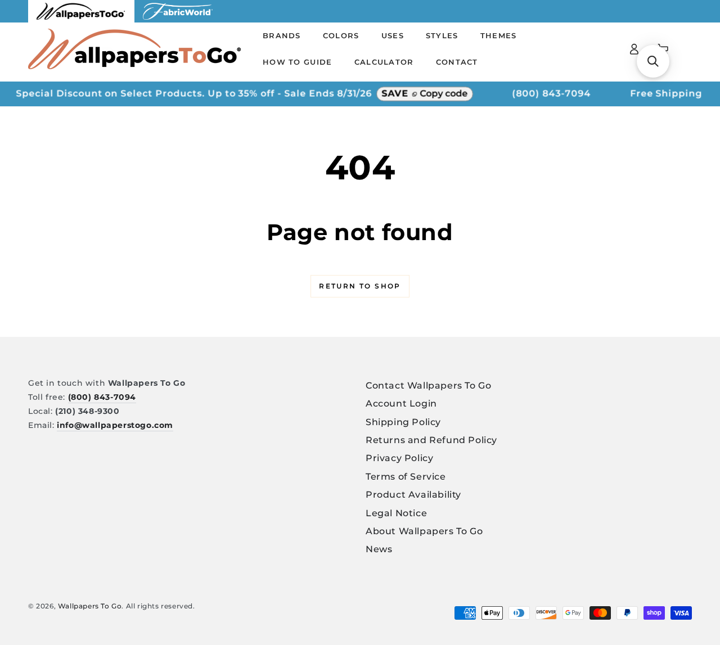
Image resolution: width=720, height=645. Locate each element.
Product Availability (413, 494)
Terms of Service (406, 476)
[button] (653, 61)
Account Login (401, 403)
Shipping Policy (403, 422)
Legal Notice (396, 513)
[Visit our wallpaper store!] (81, 19)
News (379, 549)
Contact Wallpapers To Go (428, 385)
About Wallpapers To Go (424, 531)
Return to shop (360, 286)
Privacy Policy (399, 458)
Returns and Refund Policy (431, 440)
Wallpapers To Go (90, 606)
